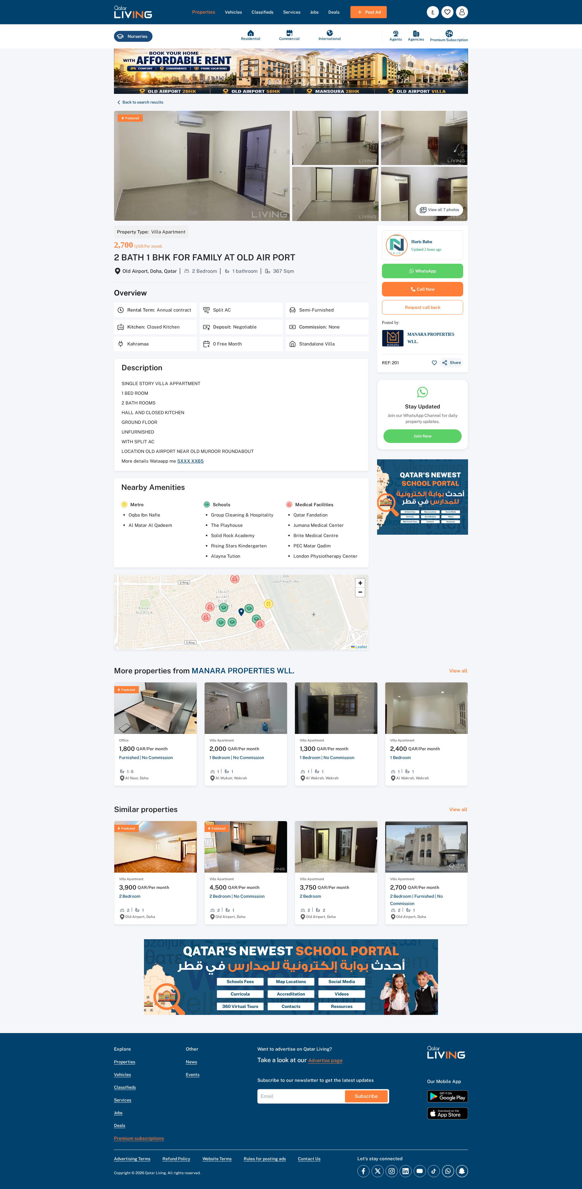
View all (458, 671)
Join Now (423, 436)
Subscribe (366, 1096)
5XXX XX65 (190, 461)
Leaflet (361, 646)
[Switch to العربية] (433, 12)
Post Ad (373, 12)
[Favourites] (447, 12)
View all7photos (443, 209)
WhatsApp (425, 271)
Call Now (426, 289)
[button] (133, 12)
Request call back (422, 307)
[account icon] (462, 12)
